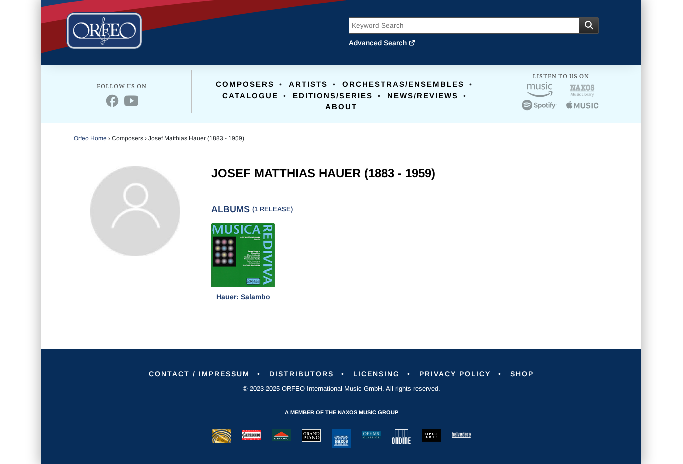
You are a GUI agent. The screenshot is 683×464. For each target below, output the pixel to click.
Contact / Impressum (199, 374)
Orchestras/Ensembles (403, 84)
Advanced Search (379, 43)
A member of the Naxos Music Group (341, 413)
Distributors (302, 374)
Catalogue (250, 96)
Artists (308, 84)
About (342, 106)
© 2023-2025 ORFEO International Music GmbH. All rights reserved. (341, 388)
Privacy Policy (455, 374)
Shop (522, 374)
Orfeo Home (90, 138)
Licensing (377, 374)
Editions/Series (333, 96)
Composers (245, 84)
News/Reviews (423, 96)
